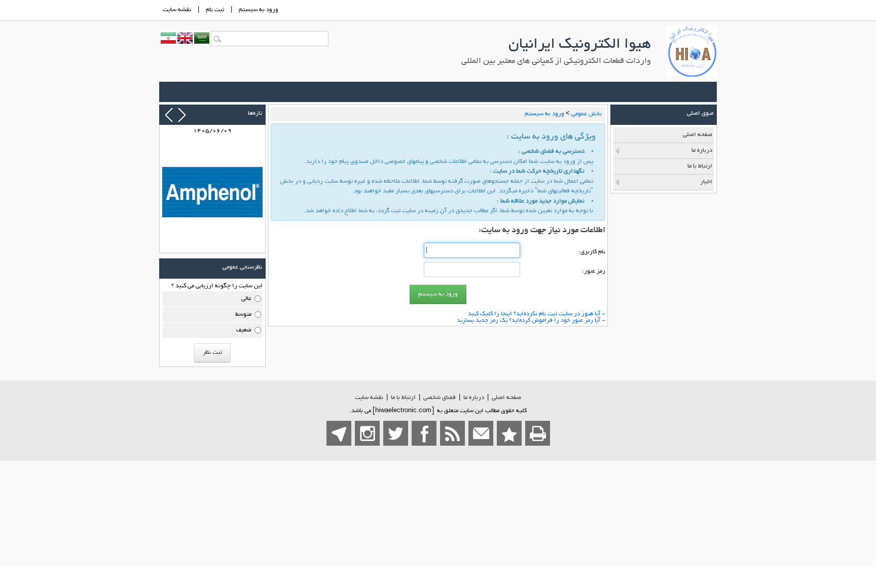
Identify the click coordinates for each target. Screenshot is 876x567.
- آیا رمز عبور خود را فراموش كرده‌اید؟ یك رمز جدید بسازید (531, 320)
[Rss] (452, 433)
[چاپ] (537, 433)
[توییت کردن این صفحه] (395, 433)
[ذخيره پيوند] (509, 433)
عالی (246, 298)
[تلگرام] (338, 433)
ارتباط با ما (403, 397)
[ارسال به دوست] (480, 433)
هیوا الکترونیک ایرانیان (579, 45)
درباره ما (473, 397)
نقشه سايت (177, 10)
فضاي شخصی (439, 397)
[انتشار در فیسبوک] (424, 433)
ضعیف (243, 330)
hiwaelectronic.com (403, 411)
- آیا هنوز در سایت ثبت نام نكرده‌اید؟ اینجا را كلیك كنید (536, 314)
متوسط (243, 314)
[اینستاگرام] (367, 433)
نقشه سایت (369, 397)
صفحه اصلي (506, 397)
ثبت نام (215, 10)
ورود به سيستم (258, 10)
